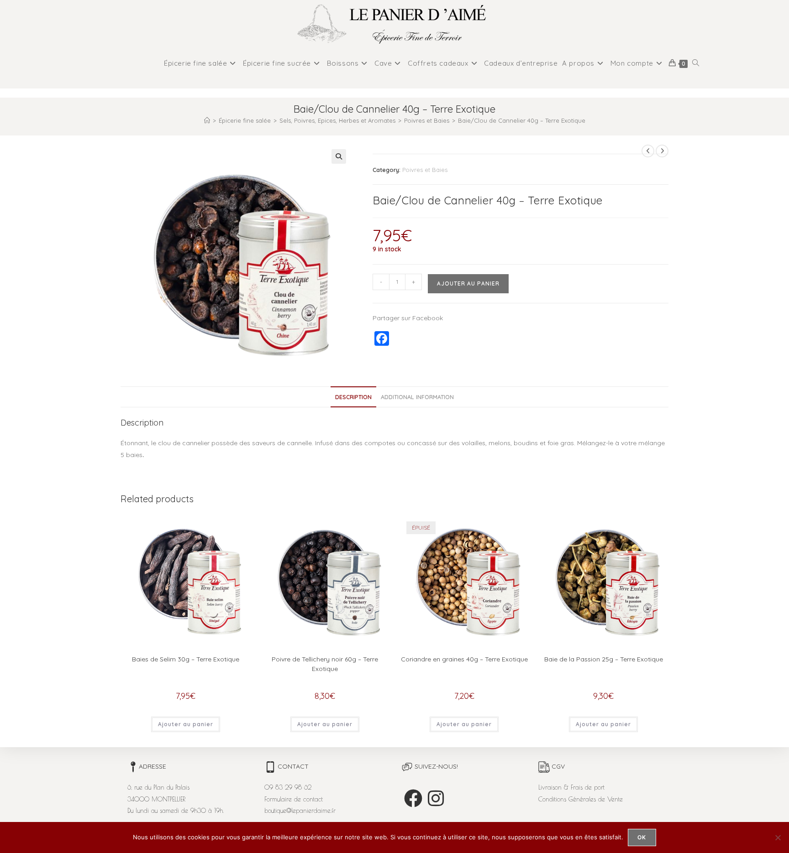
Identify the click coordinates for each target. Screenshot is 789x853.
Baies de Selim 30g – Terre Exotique (185, 659)
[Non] (777, 837)
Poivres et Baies (424, 169)
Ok (641, 837)
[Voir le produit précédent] (648, 151)
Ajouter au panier (468, 283)
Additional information (417, 396)
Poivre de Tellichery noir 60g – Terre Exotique (325, 664)
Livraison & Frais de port (571, 787)
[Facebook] (413, 798)
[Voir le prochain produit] (662, 151)
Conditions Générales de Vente (580, 799)
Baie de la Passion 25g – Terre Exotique (603, 659)
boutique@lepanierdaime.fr (300, 810)
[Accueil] (207, 120)
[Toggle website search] (695, 63)
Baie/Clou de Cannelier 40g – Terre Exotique (521, 120)
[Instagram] (436, 798)
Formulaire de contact (293, 799)
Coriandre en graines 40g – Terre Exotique (464, 659)
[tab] (353, 397)
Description (353, 396)
